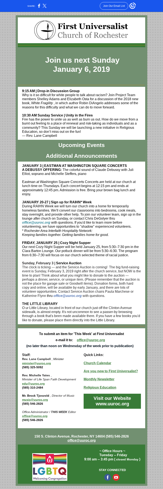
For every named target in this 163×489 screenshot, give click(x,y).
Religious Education (100, 387)
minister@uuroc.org (36, 363)
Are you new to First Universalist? (111, 371)
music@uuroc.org (35, 399)
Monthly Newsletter (99, 379)
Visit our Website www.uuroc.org (112, 401)
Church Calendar (97, 363)
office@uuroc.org (91, 340)
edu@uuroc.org (33, 383)
